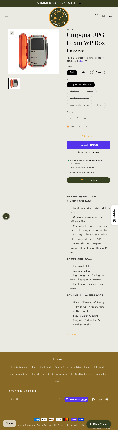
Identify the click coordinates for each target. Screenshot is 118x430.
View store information (82, 172)
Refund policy (73, 425)
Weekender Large (81, 105)
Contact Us (101, 374)
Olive (99, 72)
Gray (85, 72)
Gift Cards (99, 367)
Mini (101, 105)
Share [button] (73, 334)
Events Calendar (19, 367)
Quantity (71, 112)
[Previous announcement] (6, 3)
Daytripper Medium (81, 84)
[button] (6, 15)
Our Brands (45, 367)
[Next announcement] (112, 3)
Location (59, 381)
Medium (76, 91)
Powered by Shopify (56, 425)
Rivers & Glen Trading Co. (36, 425)
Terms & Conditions (18, 374)
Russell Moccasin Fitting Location (50, 374)
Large (92, 91)
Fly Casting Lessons (81, 374)
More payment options (88, 152)
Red (72, 72)
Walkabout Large (81, 98)
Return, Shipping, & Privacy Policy (72, 367)
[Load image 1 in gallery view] (14, 83)
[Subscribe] (59, 399)
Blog (33, 367)
